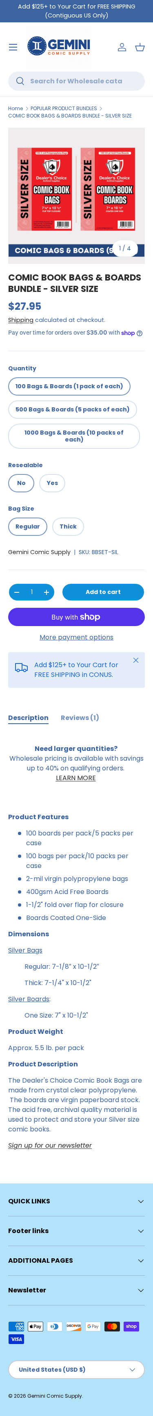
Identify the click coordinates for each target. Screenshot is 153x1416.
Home (15, 108)
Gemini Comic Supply (39, 552)
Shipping (20, 320)
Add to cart (103, 592)
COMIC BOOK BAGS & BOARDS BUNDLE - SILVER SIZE (70, 115)
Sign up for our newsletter (50, 1145)
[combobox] (76, 81)
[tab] (28, 718)
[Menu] (13, 47)
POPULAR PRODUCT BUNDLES (64, 108)
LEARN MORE (76, 778)
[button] (140, 47)
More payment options (76, 637)
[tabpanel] (76, 942)
